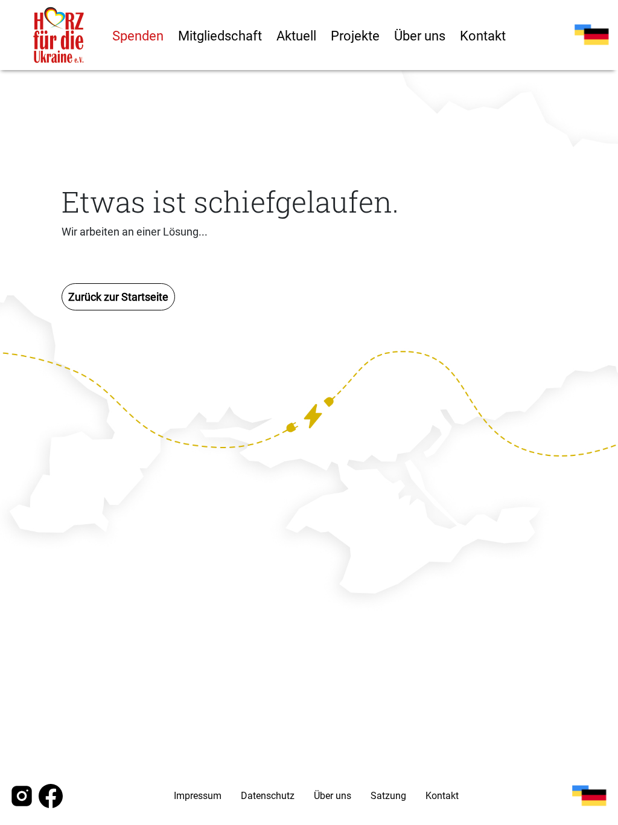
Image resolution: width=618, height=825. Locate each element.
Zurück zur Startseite (118, 297)
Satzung (388, 795)
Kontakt (483, 35)
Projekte (355, 35)
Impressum (197, 795)
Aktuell (296, 35)
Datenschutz (268, 795)
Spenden (138, 35)
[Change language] (591, 35)
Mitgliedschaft (220, 35)
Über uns (419, 35)
